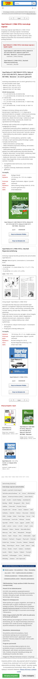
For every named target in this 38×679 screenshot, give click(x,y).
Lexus (14, 526)
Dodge (9, 516)
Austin (9, 500)
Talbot (10, 552)
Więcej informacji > (31, 13)
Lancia (9, 526)
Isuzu (16, 523)
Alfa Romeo (31, 493)
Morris (4, 536)
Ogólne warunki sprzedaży (24, 573)
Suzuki (4, 552)
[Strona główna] (3, 8)
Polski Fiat (5, 542)
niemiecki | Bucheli (16, 62)
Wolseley (5, 558)
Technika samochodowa (9, 493)
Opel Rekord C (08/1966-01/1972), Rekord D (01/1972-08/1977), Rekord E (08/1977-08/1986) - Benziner (27, 430)
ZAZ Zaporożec (20, 558)
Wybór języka (9, 570)
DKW (3, 516)
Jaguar (22, 523)
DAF (31, 509)
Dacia (20, 509)
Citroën (14, 509)
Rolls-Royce (10, 545)
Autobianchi (26, 500)
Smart (15, 549)
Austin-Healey (17, 500)
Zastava (12, 558)
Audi (3, 500)
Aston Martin (29, 496)
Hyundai (5, 523)
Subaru (21, 549)
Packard (4, 539)
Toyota (16, 552)
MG (10, 532)
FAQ (13, 573)
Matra (11, 529)
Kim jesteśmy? (18, 570)
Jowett (28, 523)
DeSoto (32, 513)
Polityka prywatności (11, 576)
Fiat (33, 516)
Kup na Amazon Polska (18, 234)
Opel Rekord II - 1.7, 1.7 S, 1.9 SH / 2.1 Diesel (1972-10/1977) (10, 463)
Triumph (28, 552)
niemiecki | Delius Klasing (18, 53)
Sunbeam (28, 549)
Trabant (22, 552)
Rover (17, 545)
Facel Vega (21, 516)
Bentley (4, 503)
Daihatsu (5, 513)
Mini (14, 532)
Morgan (28, 532)
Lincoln (20, 526)
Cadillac (4, 506)
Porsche (19, 542)
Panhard (11, 539)
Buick (27, 503)
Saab (22, 545)
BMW (10, 503)
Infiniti (11, 523)
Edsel (14, 516)
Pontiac (12, 542)
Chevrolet (12, 506)
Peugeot (18, 539)
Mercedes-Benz (25, 529)
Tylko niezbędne (28, 676)
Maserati (5, 529)
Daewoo (26, 509)
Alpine (4, 496)
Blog (26, 570)
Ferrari (28, 516)
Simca (4, 549)
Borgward (17, 503)
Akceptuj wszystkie (11, 676)
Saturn (28, 545)
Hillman (21, 519)
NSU (20, 536)
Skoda (10, 549)
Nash (9, 536)
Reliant (25, 542)
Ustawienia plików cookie (11, 578)
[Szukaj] (34, 3)
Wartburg (27, 555)
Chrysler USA (6, 509)
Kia (32, 523)
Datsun (18, 513)
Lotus (31, 526)
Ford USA (14, 519)
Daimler (12, 513)
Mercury (5, 532)
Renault (31, 542)
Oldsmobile (26, 536)
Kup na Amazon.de (18, 241)
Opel (19, 18)
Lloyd (26, 526)
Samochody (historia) (8, 483)
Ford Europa (6, 519)
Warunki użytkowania (27, 578)
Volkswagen (13, 555)
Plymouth (26, 539)
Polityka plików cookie (25, 576)
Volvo (20, 555)
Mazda (17, 529)
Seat (33, 545)
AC (20, 493)
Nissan (15, 536)
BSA (23, 503)
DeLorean (25, 513)
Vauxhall (5, 555)
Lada (3, 526)
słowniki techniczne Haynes (11, 608)
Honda (28, 519)
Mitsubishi (21, 532)
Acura (24, 493)
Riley (3, 545)
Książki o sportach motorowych (12, 490)
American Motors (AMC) (15, 496)
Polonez (32, 539)
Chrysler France (21, 506)
